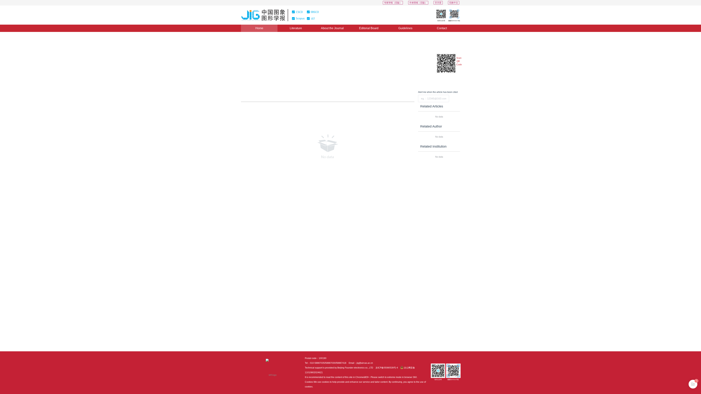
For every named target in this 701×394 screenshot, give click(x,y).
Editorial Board (368, 28)
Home (259, 28)
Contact (442, 28)
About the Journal (332, 28)
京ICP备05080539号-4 (387, 367)
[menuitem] (259, 28)
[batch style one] (693, 384)
